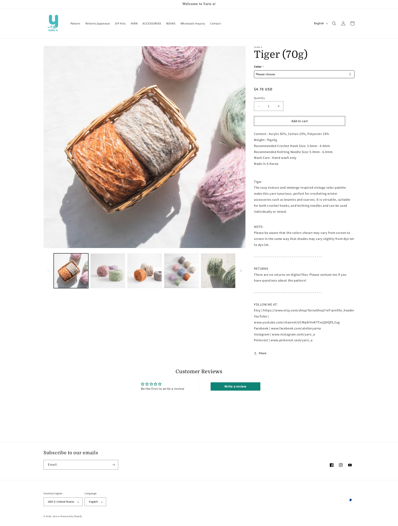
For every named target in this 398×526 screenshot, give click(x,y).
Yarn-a (56, 516)
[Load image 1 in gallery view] (71, 270)
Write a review (235, 386)
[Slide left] (48, 270)
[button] (334, 23)
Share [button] (263, 353)
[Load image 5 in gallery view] (218, 270)
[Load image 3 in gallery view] (144, 270)
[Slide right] (241, 270)
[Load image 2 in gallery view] (107, 270)
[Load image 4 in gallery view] (181, 270)
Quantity (259, 98)
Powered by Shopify (71, 516)
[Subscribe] (113, 465)
